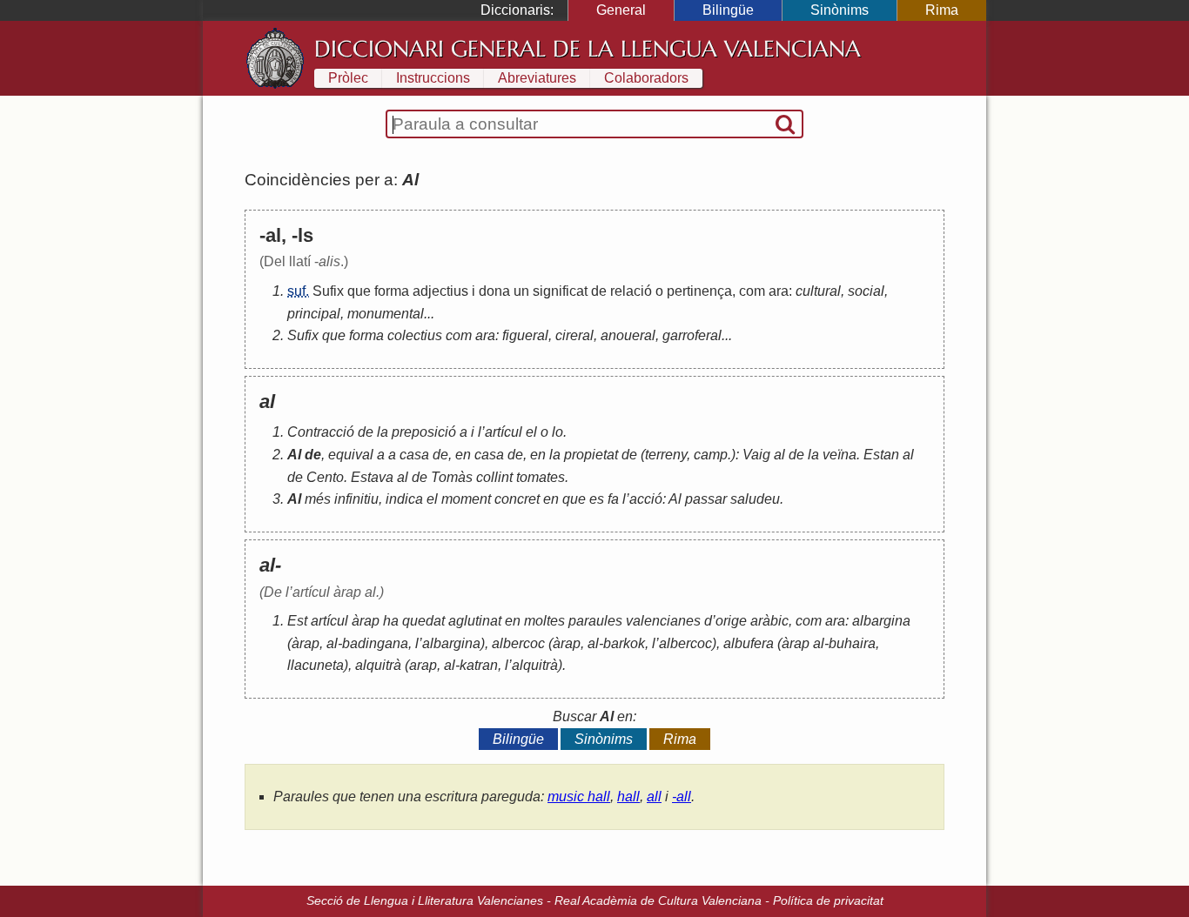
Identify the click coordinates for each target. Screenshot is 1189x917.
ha (391, 620)
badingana (375, 643)
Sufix (328, 291)
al (779, 454)
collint (494, 477)
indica (404, 499)
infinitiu (356, 499)
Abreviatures (537, 77)
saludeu (755, 499)
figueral (525, 335)
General (621, 10)
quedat (423, 620)
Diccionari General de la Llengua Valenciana (587, 49)
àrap (366, 620)
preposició (424, 432)
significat (560, 291)
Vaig (756, 454)
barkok (624, 643)
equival (350, 454)
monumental (385, 313)
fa (613, 499)
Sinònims (839, 10)
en (463, 454)
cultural (818, 291)
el (531, 432)
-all (681, 796)
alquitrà (378, 665)
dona (494, 291)
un (521, 291)
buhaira (852, 643)
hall (628, 796)
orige (731, 620)
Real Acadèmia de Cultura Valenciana (658, 900)
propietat (591, 454)
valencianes (663, 620)
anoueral (628, 335)
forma (391, 291)
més (318, 499)
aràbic (769, 620)
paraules (595, 620)
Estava (372, 477)
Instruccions (433, 77)
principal (313, 313)
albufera (748, 643)
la (382, 432)
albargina (881, 620)
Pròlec (348, 77)
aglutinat (474, 620)
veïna (839, 454)
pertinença (699, 291)
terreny (666, 454)
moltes (544, 620)
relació (631, 291)
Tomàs (452, 477)
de (599, 291)
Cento (325, 477)
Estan (881, 454)
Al (294, 454)
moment (466, 499)
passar (706, 499)
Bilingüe (728, 10)
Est (297, 620)
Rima (941, 10)
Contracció (320, 432)
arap (423, 665)
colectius (414, 335)
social (866, 291)
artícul (503, 432)
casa (414, 454)
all (654, 796)
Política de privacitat (828, 900)
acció (645, 499)
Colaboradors (646, 77)
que (359, 291)
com (752, 291)
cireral (574, 335)
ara (779, 291)
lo (557, 432)
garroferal (692, 335)
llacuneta (315, 665)
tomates (540, 477)
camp (711, 454)
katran (479, 665)
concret (517, 499)
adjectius (440, 291)
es (596, 499)
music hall (578, 796)
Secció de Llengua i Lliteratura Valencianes (424, 900)
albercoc (518, 643)
